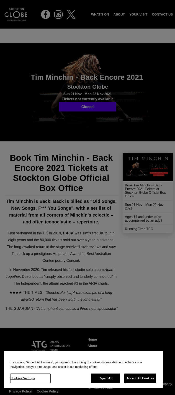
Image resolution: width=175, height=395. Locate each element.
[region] (83, 369)
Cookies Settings (22, 378)
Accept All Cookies (140, 378)
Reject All (105, 378)
